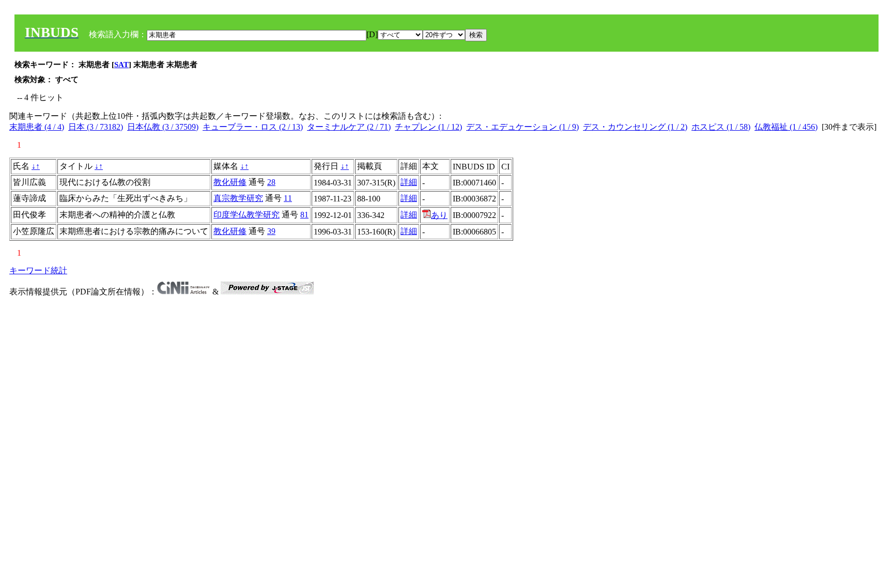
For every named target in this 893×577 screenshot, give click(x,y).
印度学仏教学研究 (246, 214)
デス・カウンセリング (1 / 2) (635, 126)
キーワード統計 (38, 270)
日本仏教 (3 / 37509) (162, 126)
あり (439, 215)
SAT (121, 64)
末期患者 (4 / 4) (36, 126)
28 (271, 182)
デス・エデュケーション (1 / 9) (522, 126)
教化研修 (230, 182)
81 (304, 214)
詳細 (409, 182)
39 (271, 231)
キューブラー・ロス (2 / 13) (253, 126)
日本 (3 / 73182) (95, 126)
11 (288, 198)
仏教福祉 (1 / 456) (786, 126)
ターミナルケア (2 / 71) (349, 126)
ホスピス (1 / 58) (720, 126)
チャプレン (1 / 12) (428, 126)
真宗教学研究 (238, 198)
